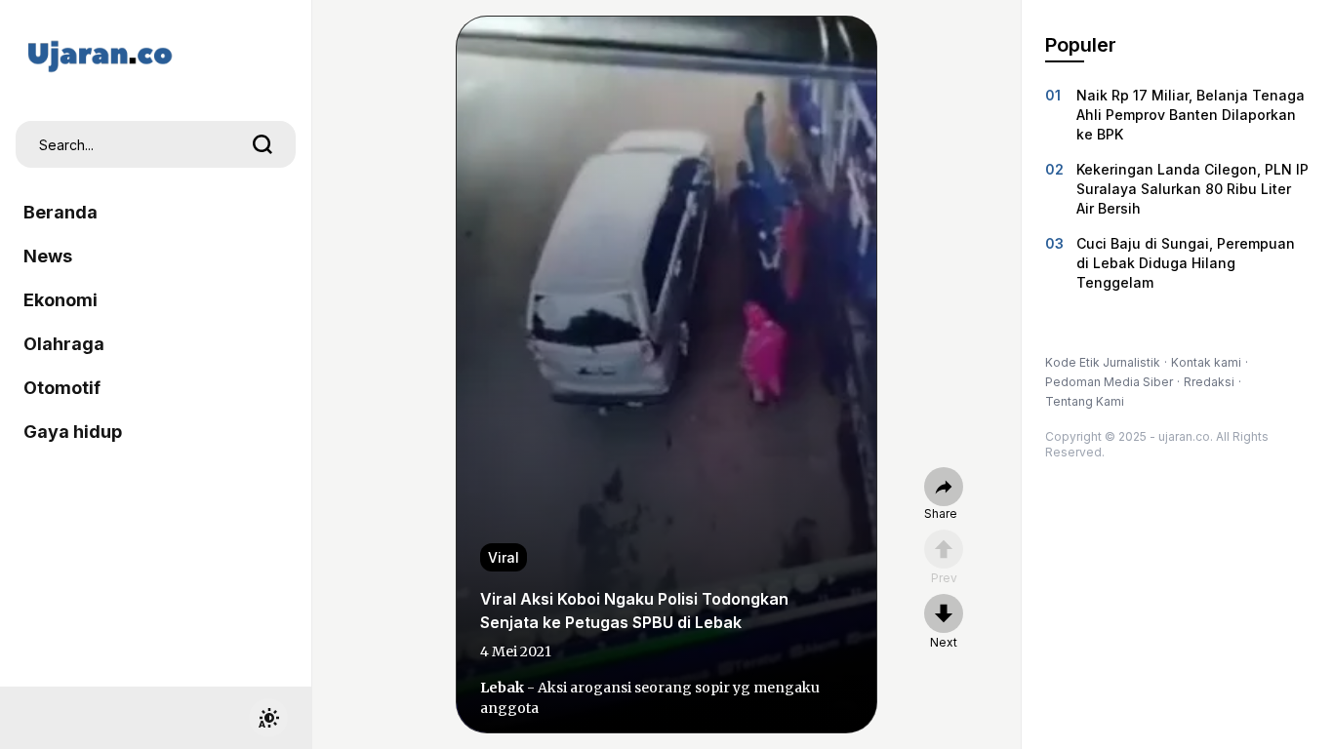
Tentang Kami (1084, 401)
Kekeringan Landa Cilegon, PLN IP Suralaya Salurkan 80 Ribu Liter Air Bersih (1192, 189)
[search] (262, 144)
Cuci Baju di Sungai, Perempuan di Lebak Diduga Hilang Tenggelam (1185, 263)
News (47, 256)
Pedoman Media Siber (1109, 381)
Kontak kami (1206, 362)
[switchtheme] (268, 717)
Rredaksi (1209, 381)
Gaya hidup (72, 431)
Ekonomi (60, 300)
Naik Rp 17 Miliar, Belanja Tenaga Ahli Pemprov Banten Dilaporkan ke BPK (1190, 114)
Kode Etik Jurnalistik (1102, 362)
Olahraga (63, 344)
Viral (503, 557)
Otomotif (62, 387)
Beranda (60, 212)
